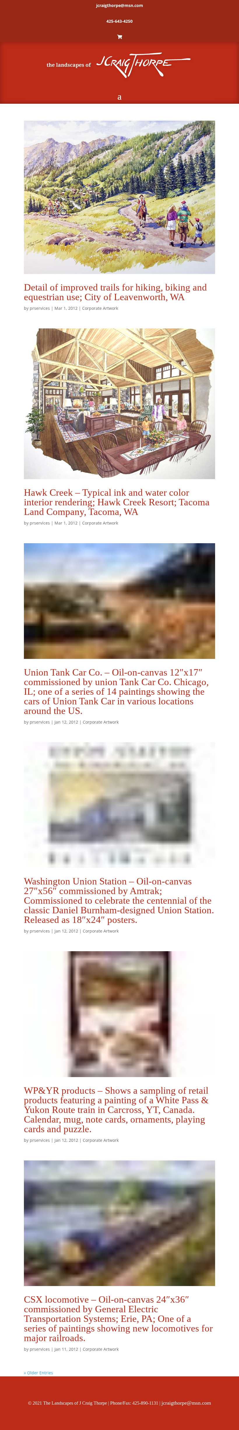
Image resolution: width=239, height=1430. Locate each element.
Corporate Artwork (100, 308)
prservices (40, 308)
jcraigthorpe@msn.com (119, 5)
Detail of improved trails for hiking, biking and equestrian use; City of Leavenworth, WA (115, 292)
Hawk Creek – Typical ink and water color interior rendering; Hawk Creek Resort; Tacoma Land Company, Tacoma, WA (117, 502)
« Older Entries (38, 1373)
